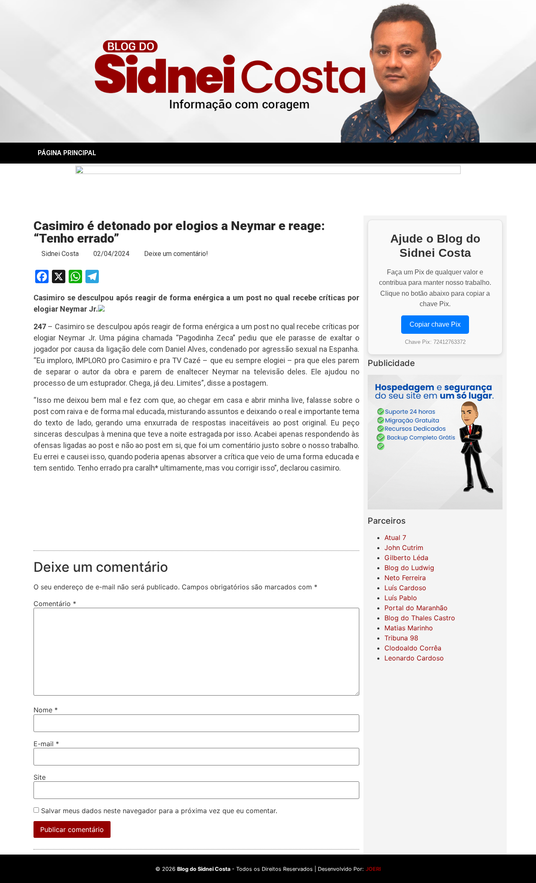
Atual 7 (395, 537)
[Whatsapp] (458, 153)
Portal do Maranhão (416, 608)
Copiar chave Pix (435, 324)
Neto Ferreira (405, 577)
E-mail (46, 743)
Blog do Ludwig (409, 567)
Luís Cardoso (405, 588)
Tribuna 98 (401, 638)
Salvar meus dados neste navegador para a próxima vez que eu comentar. (159, 810)
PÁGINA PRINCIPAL (67, 153)
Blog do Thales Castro (419, 618)
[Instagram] (435, 153)
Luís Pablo (400, 598)
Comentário (55, 603)
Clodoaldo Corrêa (412, 648)
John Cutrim (403, 547)
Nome (46, 709)
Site (40, 777)
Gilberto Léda (406, 557)
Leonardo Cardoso (414, 658)
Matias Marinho (408, 628)
